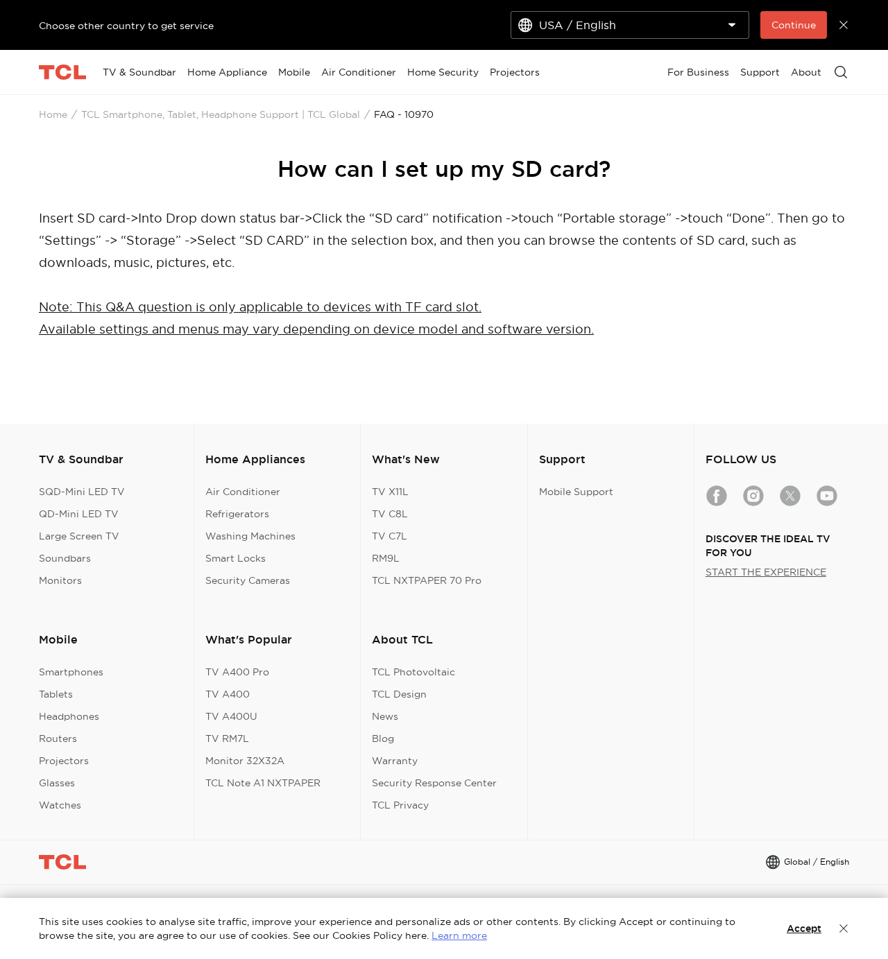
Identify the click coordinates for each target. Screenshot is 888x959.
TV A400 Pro (237, 672)
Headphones (69, 716)
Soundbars (65, 558)
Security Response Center (434, 783)
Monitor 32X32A (244, 760)
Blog (383, 738)
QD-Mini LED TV (79, 514)
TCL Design (399, 694)
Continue (793, 25)
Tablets (56, 694)
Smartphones (71, 672)
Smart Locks (235, 558)
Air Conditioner (242, 491)
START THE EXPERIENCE (766, 572)
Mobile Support (576, 491)
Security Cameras (247, 580)
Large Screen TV (79, 536)
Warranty (395, 760)
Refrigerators (237, 514)
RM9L (386, 558)
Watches (60, 805)
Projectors (64, 760)
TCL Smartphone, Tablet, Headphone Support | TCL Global (220, 114)
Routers (58, 738)
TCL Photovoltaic (413, 672)
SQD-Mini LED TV (82, 491)
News (385, 716)
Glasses (57, 783)
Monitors (60, 580)
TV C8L (390, 514)
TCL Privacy (400, 805)
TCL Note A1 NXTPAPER (263, 783)
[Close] (843, 928)
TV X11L (390, 491)
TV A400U (231, 716)
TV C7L (389, 536)
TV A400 (227, 694)
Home (53, 114)
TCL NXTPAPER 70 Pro (426, 580)
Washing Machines (250, 536)
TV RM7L (227, 738)
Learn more (459, 935)
